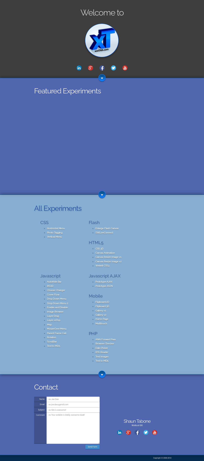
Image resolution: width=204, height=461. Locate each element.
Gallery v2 (100, 315)
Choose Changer (56, 290)
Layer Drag (53, 316)
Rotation (51, 337)
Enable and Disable (57, 307)
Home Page (101, 319)
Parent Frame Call (56, 333)
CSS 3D (99, 248)
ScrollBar (52, 341)
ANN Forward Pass (105, 339)
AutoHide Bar (54, 281)
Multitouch (101, 323)
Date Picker (101, 348)
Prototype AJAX (103, 281)
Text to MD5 (53, 346)
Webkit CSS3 (102, 265)
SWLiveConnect (104, 232)
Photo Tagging (54, 232)
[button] (76, 174)
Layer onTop (53, 320)
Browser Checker (104, 343)
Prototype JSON (104, 286)
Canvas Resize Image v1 (108, 257)
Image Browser (55, 311)
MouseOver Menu (56, 329)
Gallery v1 (100, 310)
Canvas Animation (105, 253)
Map (49, 324)
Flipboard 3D (102, 306)
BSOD (50, 286)
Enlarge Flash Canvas (107, 228)
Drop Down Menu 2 (57, 303)
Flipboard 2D (102, 302)
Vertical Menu (54, 237)
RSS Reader (101, 352)
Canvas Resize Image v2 (108, 261)
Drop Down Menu (56, 299)
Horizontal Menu (56, 228)
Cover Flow (53, 294)
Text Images (102, 356)
